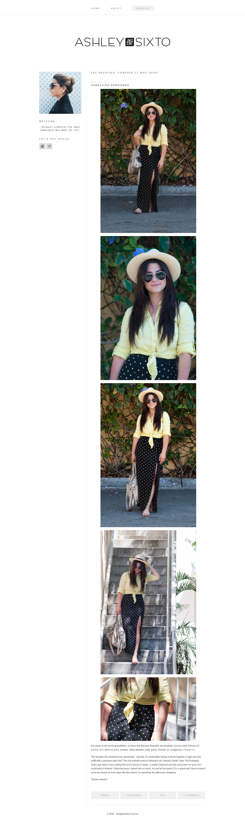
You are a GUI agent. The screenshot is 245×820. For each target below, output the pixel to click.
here (76, 130)
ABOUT (116, 8)
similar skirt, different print (105, 749)
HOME (95, 8)
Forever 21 (189, 749)
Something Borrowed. (111, 85)
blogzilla (134, 814)
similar (131, 745)
